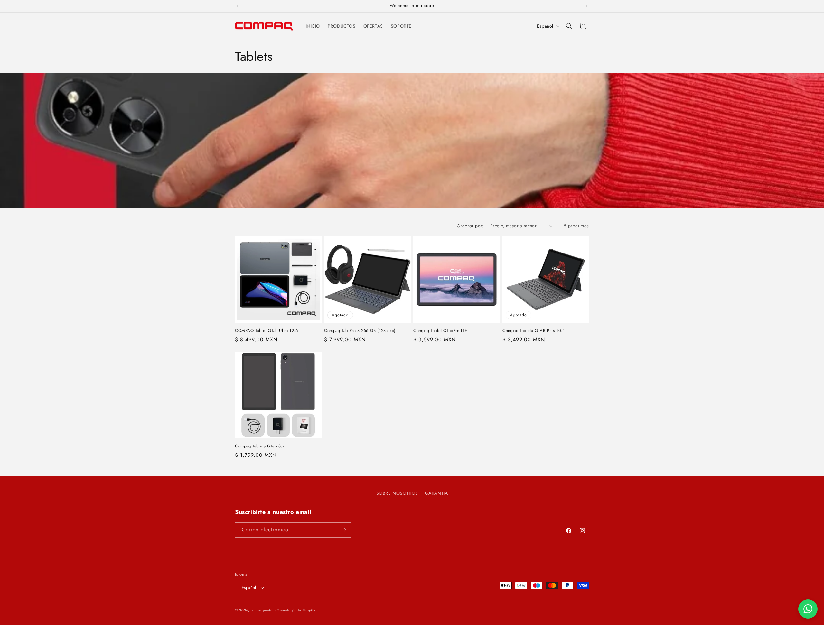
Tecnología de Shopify (296, 610)
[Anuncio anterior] (237, 6)
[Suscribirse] (343, 530)
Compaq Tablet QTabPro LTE (440, 331)
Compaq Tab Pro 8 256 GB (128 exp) (360, 331)
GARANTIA (436, 493)
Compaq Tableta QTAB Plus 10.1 (533, 331)
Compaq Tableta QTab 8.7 (260, 446)
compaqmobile (263, 610)
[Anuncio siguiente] (587, 6)
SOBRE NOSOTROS (397, 493)
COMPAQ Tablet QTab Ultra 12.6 (266, 331)
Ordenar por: (470, 226)
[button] (569, 26)
